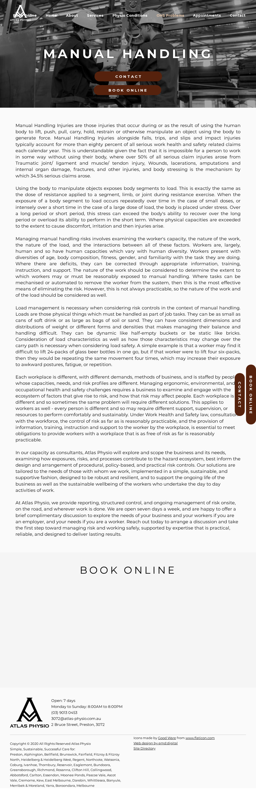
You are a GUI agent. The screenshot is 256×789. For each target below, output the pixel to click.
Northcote (94, 760)
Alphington (33, 754)
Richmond (45, 770)
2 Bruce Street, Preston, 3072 (78, 724)
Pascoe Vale (96, 775)
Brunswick (68, 754)
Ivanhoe (30, 765)
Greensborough (23, 770)
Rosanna (63, 770)
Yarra (50, 786)
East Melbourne (58, 780)
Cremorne (26, 780)
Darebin (79, 780)
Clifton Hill (80, 770)
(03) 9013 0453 (64, 712)
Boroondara (65, 786)
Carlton (36, 775)
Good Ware (167, 738)
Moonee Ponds (72, 775)
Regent (78, 760)
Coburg (16, 765)
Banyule (113, 780)
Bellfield (51, 754)
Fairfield (85, 754)
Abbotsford (19, 775)
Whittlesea (96, 780)
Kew (40, 780)
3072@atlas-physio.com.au (76, 718)
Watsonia (111, 760)
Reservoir (64, 765)
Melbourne (85, 786)
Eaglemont (83, 765)
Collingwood (100, 770)
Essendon (51, 775)
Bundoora (102, 765)
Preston (16, 754)
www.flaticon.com (200, 738)
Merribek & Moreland (27, 786)
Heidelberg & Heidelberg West (46, 760)
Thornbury (47, 765)
